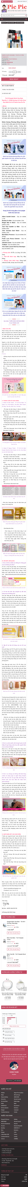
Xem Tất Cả (9, 1080)
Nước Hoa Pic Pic (13, 890)
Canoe (15, 1134)
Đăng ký (25, 1)
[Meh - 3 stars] (6, 1016)
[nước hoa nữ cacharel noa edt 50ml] (20, 983)
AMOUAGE (16, 1097)
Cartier (15, 1112)
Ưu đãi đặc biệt (6, 93)
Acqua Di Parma (5, 1119)
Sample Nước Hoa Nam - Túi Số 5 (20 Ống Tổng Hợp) (16, 922)
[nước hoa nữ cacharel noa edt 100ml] (7, 983)
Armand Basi (4, 1101)
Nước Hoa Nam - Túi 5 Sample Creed (15, 938)
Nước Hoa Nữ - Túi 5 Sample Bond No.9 (16, 955)
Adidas (3, 1092)
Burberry (16, 1107)
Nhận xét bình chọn (14, 1026)
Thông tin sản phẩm (8, 89)
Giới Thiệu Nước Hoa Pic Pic (8, 1148)
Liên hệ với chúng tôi (6, 1152)
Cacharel (16, 1110)
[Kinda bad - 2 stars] (5, 1016)
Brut (2, 1130)
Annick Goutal (17, 1099)
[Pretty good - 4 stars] (8, 1016)
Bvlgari (3, 1110)
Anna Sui (3, 1099)
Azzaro (3, 1125)
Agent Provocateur (18, 1092)
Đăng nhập (20, 1)
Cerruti (3, 1138)
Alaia (2, 1094)
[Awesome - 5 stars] (10, 1016)
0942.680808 (5, 1185)
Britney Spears (4, 1107)
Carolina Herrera (5, 1112)
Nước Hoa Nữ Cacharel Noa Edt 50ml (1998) (20, 994)
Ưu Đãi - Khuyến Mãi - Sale (8, 1160)
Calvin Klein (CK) (5, 1134)
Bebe (2, 1103)
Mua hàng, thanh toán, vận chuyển (9, 1158)
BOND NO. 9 (17, 1128)
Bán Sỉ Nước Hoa (6, 1162)
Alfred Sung (17, 1094)
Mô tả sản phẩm (7, 85)
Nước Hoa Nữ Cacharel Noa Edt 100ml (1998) (7, 994)
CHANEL (16, 1138)
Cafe (15, 1132)
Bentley (3, 1128)
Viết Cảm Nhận (17, 1080)
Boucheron (16, 1105)
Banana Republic (18, 1125)
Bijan (15, 1103)
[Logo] (14, 12)
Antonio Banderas (5, 1123)
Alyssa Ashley (4, 1097)
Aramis (16, 1123)
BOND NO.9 (4, 1105)
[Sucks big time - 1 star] (3, 1016)
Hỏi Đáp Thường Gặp (6, 1150)
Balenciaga (16, 1101)
